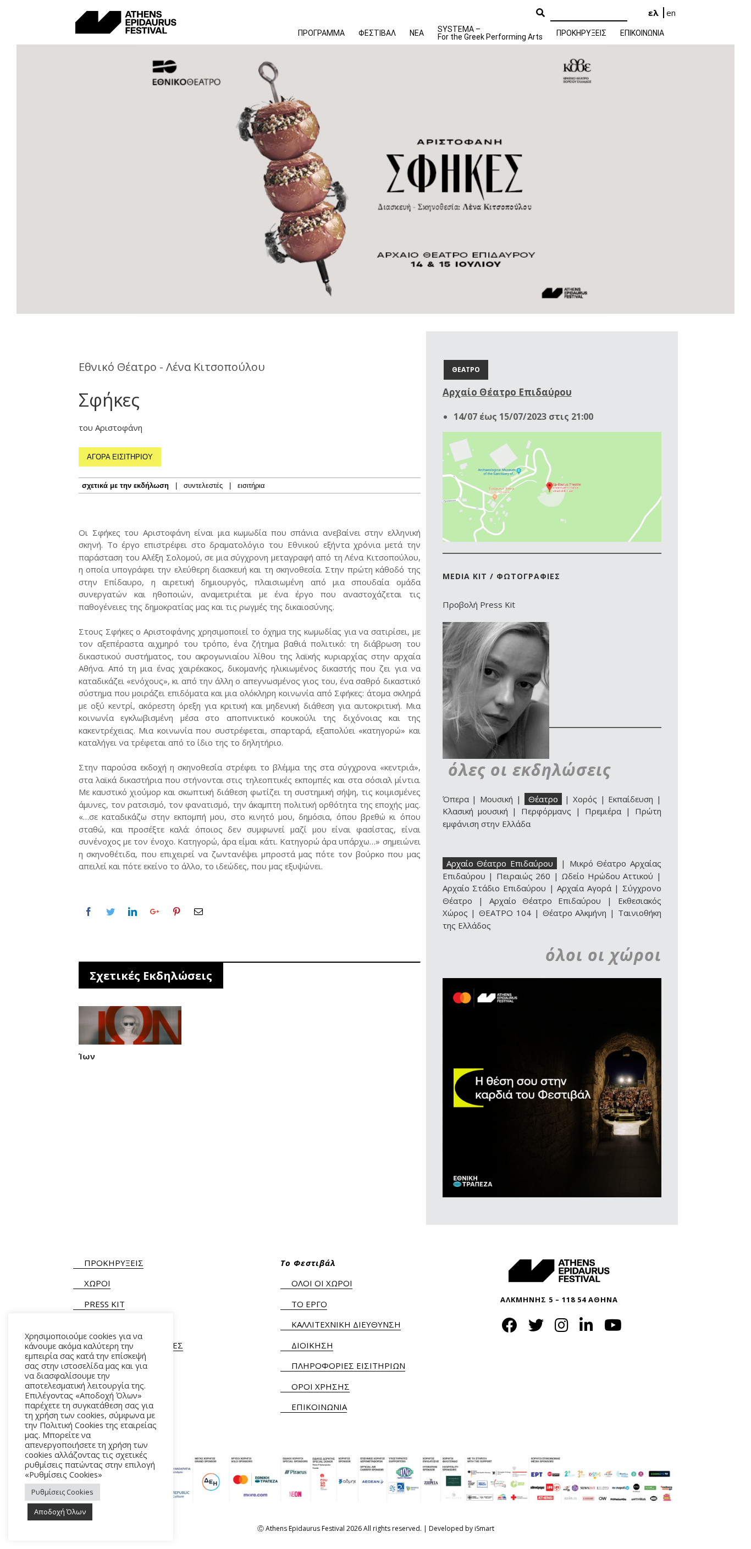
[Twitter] (110, 911)
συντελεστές (203, 485)
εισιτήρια (251, 485)
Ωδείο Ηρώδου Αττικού (607, 875)
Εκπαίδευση (630, 798)
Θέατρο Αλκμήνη (575, 912)
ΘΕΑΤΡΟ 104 (505, 912)
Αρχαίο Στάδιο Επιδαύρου (494, 887)
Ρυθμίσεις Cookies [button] (62, 1492)
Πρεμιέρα (603, 811)
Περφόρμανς (546, 811)
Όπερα (456, 798)
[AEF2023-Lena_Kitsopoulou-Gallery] (496, 628)
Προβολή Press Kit (479, 604)
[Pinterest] (176, 911)
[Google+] (154, 911)
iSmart (484, 1528)
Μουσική (496, 798)
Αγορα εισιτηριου (120, 457)
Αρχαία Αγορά (584, 887)
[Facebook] (88, 911)
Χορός (585, 798)
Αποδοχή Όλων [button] (60, 1512)
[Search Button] (540, 13)
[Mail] (198, 911)
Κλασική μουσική (475, 811)
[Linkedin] (132, 911)
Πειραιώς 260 (523, 875)
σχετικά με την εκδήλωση (125, 485)
